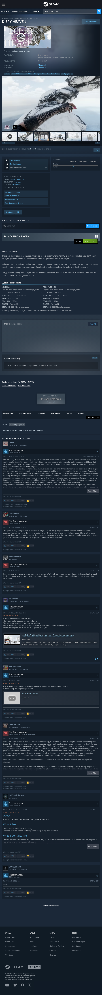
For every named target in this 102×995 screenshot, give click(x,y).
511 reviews (24, 669)
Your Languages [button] (16, 425)
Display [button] (81, 413)
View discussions (11, 199)
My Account (76, 951)
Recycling (33, 951)
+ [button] (71, 74)
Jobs (32, 942)
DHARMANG (14, 513)
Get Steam (76, 937)
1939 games (13, 516)
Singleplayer (65, 74)
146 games (12, 869)
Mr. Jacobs (13, 599)
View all (94, 357)
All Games (6, 18)
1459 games (13, 601)
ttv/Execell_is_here (16, 795)
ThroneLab (42, 65)
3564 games (13, 669)
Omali (11, 442)
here (44, 365)
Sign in (4, 149)
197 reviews (23, 869)
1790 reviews (24, 601)
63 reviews (23, 445)
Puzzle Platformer (17, 74)
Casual (7, 74)
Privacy (52, 937)
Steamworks (10, 946)
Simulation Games (18, 18)
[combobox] (70, 11)
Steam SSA (9, 942)
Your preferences (24, 386)
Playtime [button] (69, 413)
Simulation (28, 74)
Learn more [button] (92, 226)
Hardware (33, 946)
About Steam (10, 937)
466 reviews (13, 559)
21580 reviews (25, 727)
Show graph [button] (91, 417)
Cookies (53, 951)
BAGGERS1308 (15, 867)
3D (48, 74)
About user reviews (9, 386)
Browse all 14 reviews (51, 905)
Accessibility (54, 942)
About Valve (34, 937)
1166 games (13, 445)
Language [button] (41, 413)
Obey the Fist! (14, 724)
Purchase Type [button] (25, 413)
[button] (5, 11)
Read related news (12, 196)
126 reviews (13, 798)
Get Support (77, 946)
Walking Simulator (39, 74)
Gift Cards (9, 955)
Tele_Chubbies (15, 666)
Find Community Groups (14, 203)
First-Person (55, 74)
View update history (12, 192)
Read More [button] (92, 491)
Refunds (53, 955)
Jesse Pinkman (15, 557)
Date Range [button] (55, 413)
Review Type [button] (8, 413)
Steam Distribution (12, 951)
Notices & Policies (57, 946)
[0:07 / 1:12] (51, 103)
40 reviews (23, 516)
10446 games (13, 727)
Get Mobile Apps (78, 942)
